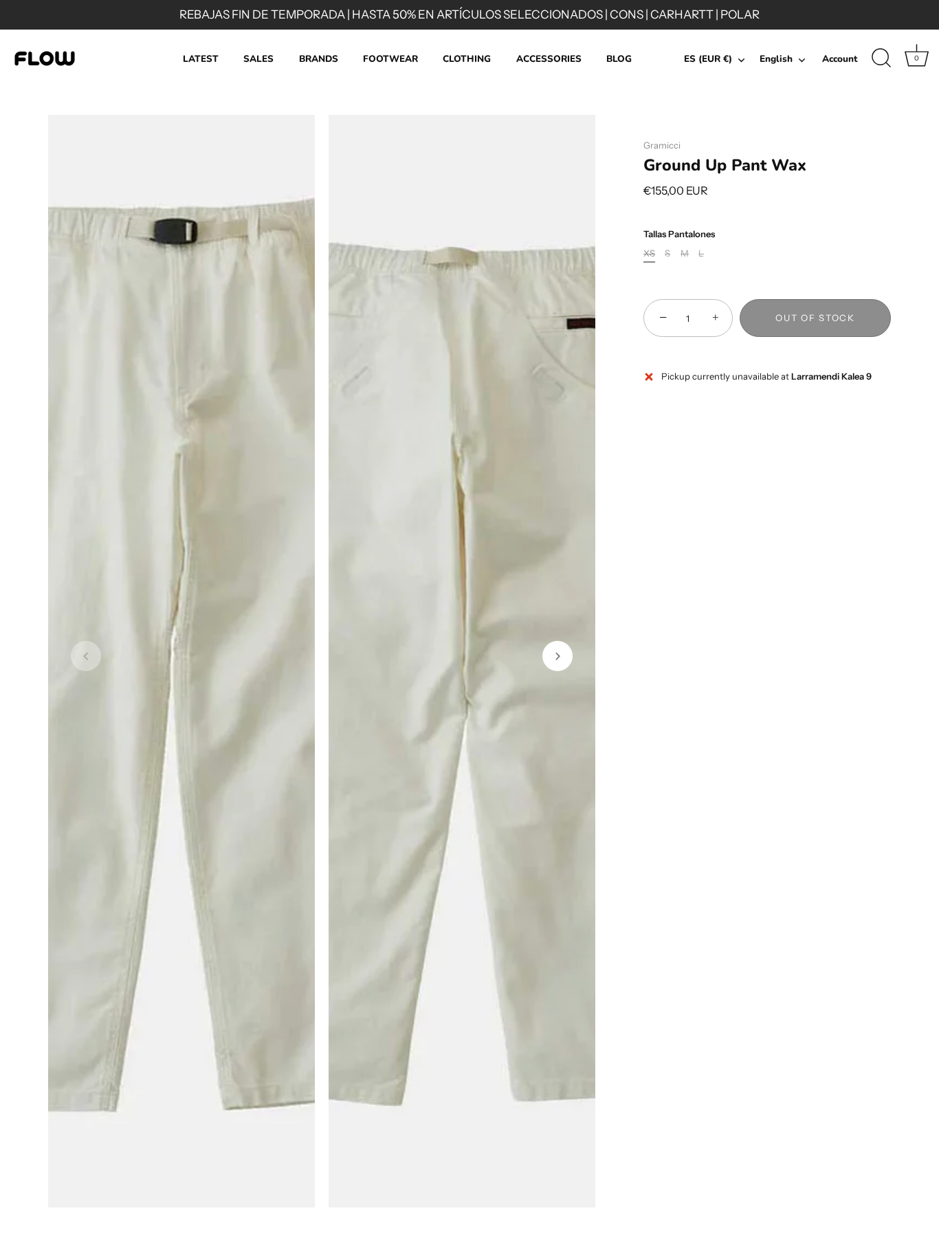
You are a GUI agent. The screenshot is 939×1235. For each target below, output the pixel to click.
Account (839, 58)
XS (649, 254)
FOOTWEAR (390, 58)
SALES (258, 58)
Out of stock (814, 318)
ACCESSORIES (549, 58)
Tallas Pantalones (679, 234)
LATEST (201, 58)
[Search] (881, 58)
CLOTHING (467, 58)
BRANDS (318, 58)
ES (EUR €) (708, 59)
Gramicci (662, 145)
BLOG (619, 58)
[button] (86, 656)
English (776, 59)
